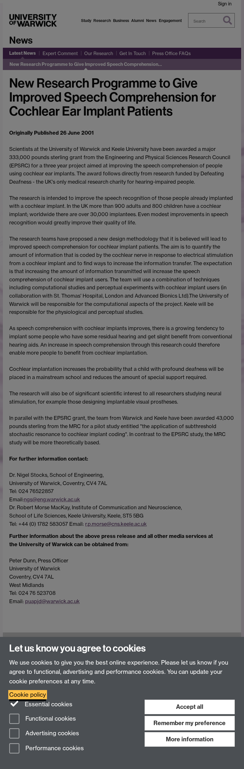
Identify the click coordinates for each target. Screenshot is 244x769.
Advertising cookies (51, 733)
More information (190, 739)
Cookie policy (27, 694)
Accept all (189, 706)
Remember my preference (189, 723)
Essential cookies (47, 704)
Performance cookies (54, 748)
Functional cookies (50, 718)
